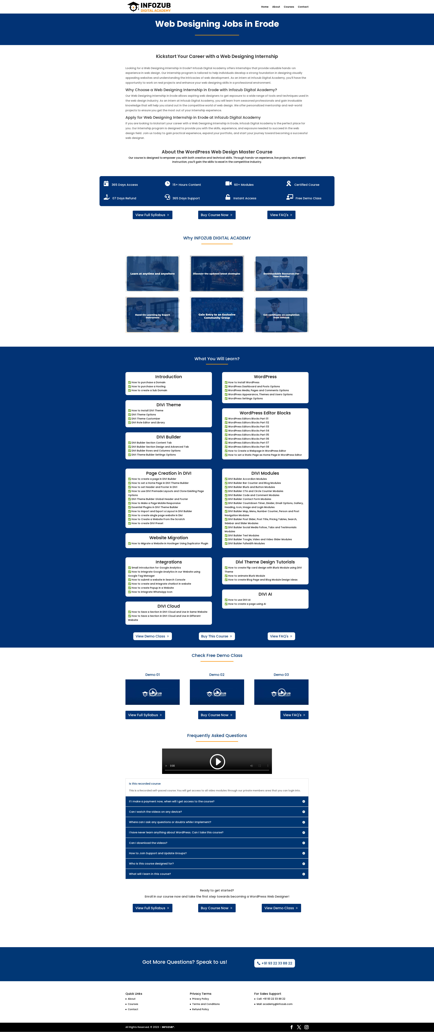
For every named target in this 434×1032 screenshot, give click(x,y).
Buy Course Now (215, 215)
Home (265, 7)
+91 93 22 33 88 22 (276, 963)
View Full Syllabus (150, 215)
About (276, 7)
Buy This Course (214, 636)
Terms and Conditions (206, 1004)
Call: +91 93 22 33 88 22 (271, 999)
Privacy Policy (200, 999)
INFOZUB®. (168, 1027)
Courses (289, 7)
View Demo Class (150, 636)
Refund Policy (200, 1009)
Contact (303, 7)
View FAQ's (279, 215)
